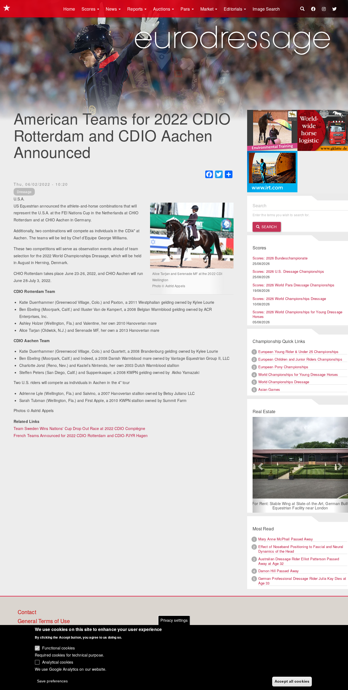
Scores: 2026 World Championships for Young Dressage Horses (297, 314)
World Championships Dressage (283, 381)
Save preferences (52, 681)
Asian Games (269, 389)
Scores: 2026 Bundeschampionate (280, 258)
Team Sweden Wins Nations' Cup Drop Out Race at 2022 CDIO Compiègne (79, 428)
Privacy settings (174, 620)
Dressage (24, 191)
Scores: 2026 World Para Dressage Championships (294, 284)
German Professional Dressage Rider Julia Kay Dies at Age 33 (302, 581)
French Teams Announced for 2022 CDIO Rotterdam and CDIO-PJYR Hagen (81, 435)
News (112, 9)
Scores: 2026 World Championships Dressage (289, 298)
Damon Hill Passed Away (278, 570)
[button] (260, 465)
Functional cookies (58, 648)
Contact (27, 612)
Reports (135, 9)
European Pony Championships (283, 366)
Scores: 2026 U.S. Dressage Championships (288, 271)
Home (69, 9)
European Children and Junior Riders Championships (300, 359)
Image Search (266, 9)
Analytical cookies (57, 661)
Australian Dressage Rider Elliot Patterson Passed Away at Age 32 (298, 561)
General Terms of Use (44, 621)
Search (268, 226)
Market (207, 9)
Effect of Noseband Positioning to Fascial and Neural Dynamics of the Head (300, 549)
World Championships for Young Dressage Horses (298, 374)
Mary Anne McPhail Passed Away (285, 539)
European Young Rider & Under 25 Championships (298, 351)
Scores (89, 9)
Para (186, 9)
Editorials (233, 9)
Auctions (162, 9)
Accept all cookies (292, 681)
